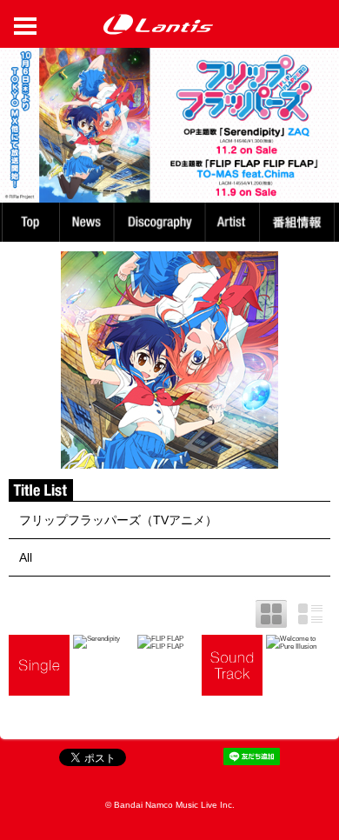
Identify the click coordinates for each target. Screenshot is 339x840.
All (25, 557)
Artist (234, 222)
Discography (161, 222)
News (86, 222)
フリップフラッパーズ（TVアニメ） (118, 520)
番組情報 (299, 222)
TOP (29, 222)
